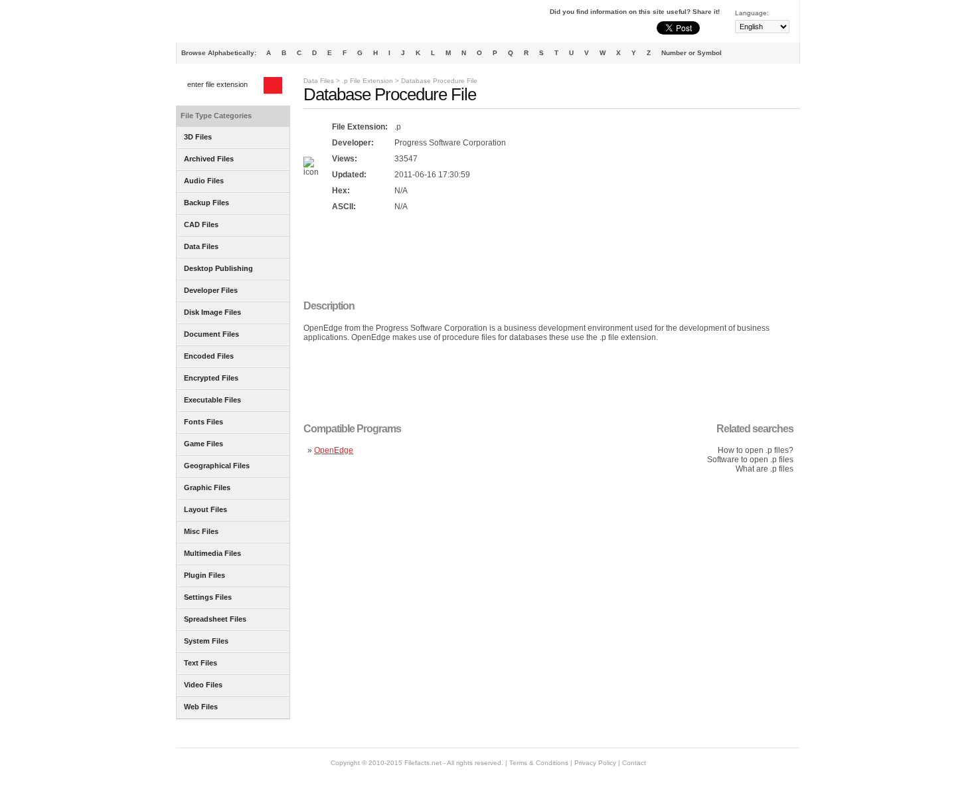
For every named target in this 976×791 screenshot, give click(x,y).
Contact (634, 762)
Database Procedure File (439, 80)
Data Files (318, 80)
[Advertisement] (545, 257)
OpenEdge (333, 450)
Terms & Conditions (538, 762)
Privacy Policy (595, 762)
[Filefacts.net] (242, 24)
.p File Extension (367, 80)
